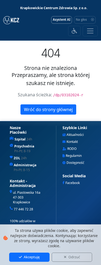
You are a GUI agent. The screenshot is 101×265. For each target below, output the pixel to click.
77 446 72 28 (23, 209)
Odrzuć (74, 257)
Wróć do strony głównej (48, 109)
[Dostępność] (74, 31)
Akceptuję (31, 257)
